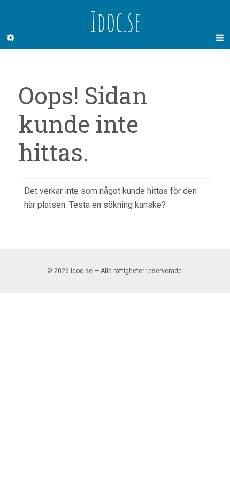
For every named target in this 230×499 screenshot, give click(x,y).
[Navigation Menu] (219, 38)
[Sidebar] (10, 38)
